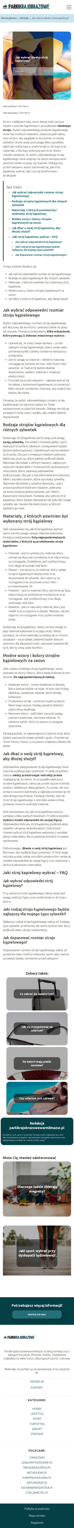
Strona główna (9, 18)
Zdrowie (37, 1433)
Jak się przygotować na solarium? (36, 1028)
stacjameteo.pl (37, 1492)
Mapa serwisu (37, 1515)
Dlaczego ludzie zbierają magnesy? (37, 1189)
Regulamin (37, 1522)
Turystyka (37, 1423)
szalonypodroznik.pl (37, 1462)
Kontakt (37, 1387)
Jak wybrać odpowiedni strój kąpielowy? (38, 242)
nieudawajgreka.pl (37, 1467)
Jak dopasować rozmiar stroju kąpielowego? (41, 255)
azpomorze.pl (37, 1482)
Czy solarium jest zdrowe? (37, 1098)
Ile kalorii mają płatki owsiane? (37, 1063)
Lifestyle (24, 18)
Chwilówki (37, 1457)
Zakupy (37, 1428)
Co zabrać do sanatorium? (37, 993)
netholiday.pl (37, 1472)
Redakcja (37, 1381)
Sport (37, 1418)
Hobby (37, 1408)
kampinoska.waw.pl (37, 1477)
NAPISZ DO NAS (37, 1314)
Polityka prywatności (37, 1508)
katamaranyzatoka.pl (37, 1487)
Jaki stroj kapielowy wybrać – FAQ (35, 236)
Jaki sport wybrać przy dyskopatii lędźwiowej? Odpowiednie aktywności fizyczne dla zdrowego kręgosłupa (37, 1253)
